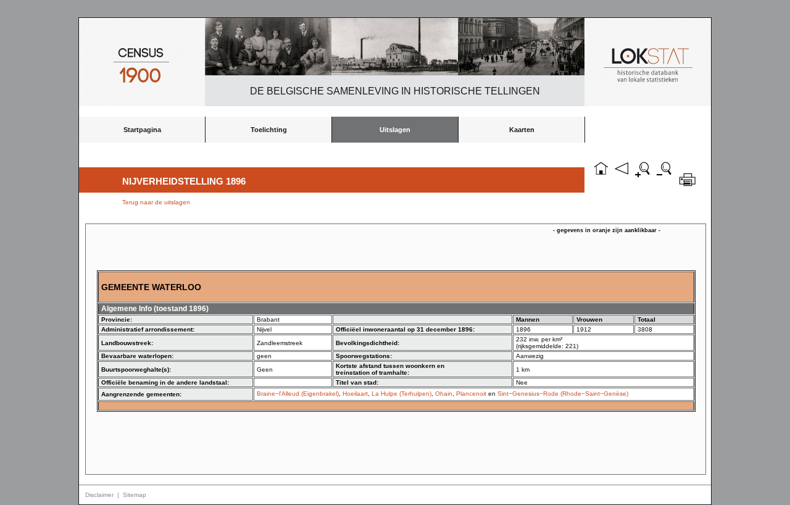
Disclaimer (99, 494)
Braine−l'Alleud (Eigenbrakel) (298, 393)
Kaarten (521, 129)
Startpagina (142, 129)
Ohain (443, 393)
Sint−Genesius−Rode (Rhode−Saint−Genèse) (562, 393)
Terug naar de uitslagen (156, 202)
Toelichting (269, 129)
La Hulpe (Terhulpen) (401, 393)
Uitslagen (395, 129)
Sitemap (134, 494)
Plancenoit (471, 393)
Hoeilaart (355, 393)
